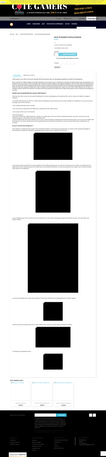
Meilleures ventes (14, 444)
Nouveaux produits (15, 442)
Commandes (57, 442)
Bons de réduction (59, 448)
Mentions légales (36, 442)
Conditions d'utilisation (38, 444)
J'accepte (2, 2)
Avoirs (55, 444)
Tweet (65, 62)
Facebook (90, 415)
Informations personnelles (61, 440)
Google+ (69, 62)
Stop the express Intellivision (63, 403)
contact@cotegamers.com (86, 445)
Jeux (43, 24)
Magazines (36, 24)
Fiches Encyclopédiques (55, 24)
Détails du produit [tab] (29, 75)
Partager (60, 62)
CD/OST (67, 24)
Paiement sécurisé (37, 446)
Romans (74, 24)
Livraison (34, 440)
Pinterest (73, 62)
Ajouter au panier (68, 54)
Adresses (56, 446)
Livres (29, 24)
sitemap (34, 450)
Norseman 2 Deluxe (21, 403)
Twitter (94, 415)
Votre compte (59, 438)
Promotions (13, 440)
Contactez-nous (14, 18)
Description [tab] (17, 75)
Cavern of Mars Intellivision (42, 403)
